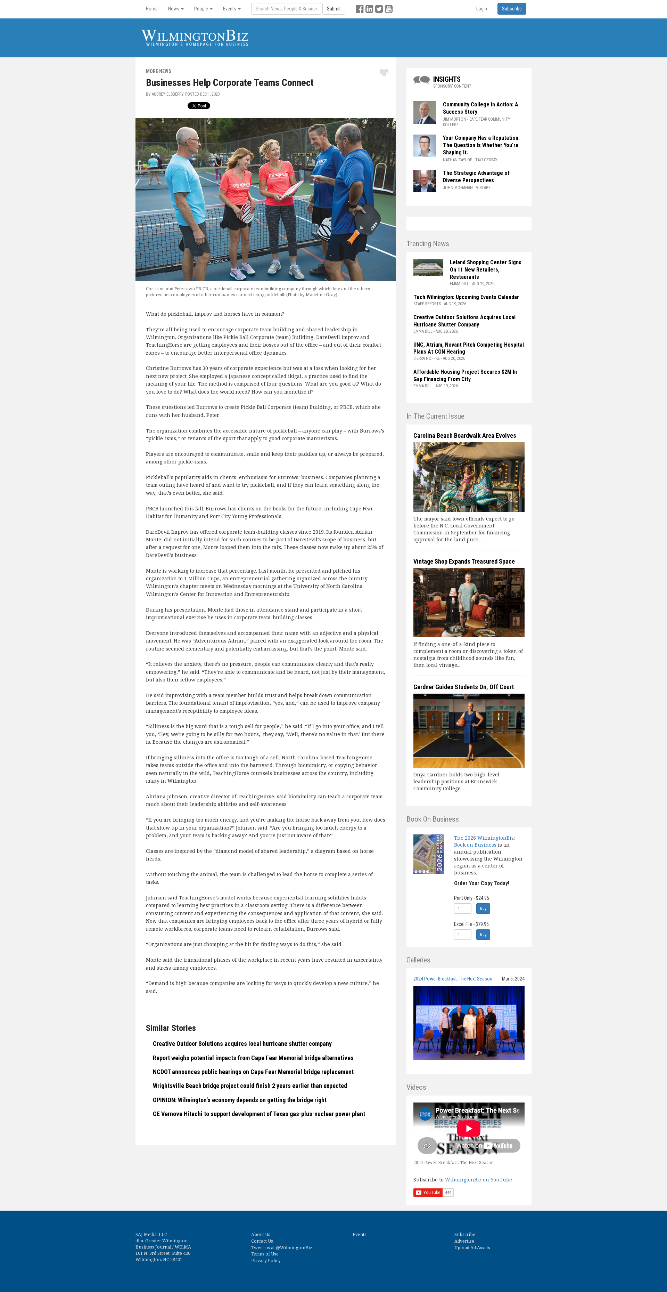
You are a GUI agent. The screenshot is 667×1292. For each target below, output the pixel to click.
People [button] (201, 8)
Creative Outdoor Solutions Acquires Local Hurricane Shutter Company (464, 321)
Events (360, 1234)
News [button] (174, 8)
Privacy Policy (266, 1260)
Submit (334, 8)
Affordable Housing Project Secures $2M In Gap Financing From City (465, 375)
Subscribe (464, 1234)
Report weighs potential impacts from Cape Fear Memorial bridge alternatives (253, 1057)
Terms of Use (265, 1254)
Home (152, 8)
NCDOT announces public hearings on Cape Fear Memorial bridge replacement (253, 1071)
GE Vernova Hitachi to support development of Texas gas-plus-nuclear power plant (259, 1113)
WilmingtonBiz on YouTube (478, 1179)
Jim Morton (454, 119)
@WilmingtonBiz (294, 1248)
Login (481, 8)
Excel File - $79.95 (471, 924)
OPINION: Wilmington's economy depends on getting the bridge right (240, 1100)
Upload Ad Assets (472, 1248)
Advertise (464, 1241)
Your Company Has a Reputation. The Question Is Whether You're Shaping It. (481, 145)
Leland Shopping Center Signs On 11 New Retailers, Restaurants (485, 269)
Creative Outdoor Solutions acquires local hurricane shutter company (242, 1043)
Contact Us (262, 1241)
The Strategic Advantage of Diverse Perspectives (476, 177)
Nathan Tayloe (457, 160)
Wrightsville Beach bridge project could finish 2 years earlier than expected (250, 1085)
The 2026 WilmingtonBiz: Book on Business (484, 841)
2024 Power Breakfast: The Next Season (452, 979)
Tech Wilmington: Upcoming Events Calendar (466, 297)
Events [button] (230, 8)
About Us (260, 1234)
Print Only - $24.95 (471, 898)
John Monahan (458, 187)
